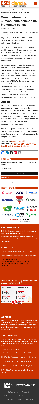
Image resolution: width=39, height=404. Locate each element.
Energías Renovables (13, 10)
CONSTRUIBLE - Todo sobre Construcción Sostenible (18, 357)
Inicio (2, 10)
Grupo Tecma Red (24, 339)
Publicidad (25, 392)
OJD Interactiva (27, 251)
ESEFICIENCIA (14, 4)
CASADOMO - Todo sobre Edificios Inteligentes (16, 353)
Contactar (29, 400)
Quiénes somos (13, 392)
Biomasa (17, 143)
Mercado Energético (12, 146)
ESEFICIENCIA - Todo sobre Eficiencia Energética (16, 361)
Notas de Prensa (9, 396)
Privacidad (9, 400)
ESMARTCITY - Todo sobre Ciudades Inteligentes (16, 366)
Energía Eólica (26, 143)
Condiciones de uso (25, 396)
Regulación (25, 146)
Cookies (19, 400)
